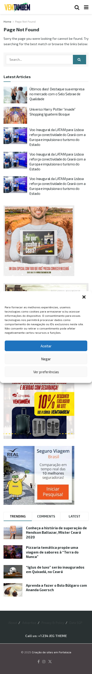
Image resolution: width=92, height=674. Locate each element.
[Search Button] (77, 7)
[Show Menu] (86, 7)
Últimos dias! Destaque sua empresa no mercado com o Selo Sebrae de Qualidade (56, 94)
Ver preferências (46, 372)
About (12, 623)
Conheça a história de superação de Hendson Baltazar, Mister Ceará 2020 (56, 532)
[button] (84, 297)
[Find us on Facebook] (39, 661)
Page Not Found (25, 21)
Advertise (29, 623)
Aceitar (46, 346)
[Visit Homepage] (17, 7)
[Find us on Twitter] (50, 661)
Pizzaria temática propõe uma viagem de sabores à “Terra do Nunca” (52, 552)
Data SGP (75, 623)
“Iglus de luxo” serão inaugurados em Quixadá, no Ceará (55, 569)
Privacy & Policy (53, 623)
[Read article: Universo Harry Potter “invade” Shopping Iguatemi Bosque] (15, 115)
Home (7, 21)
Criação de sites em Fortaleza (51, 652)
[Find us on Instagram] (44, 661)
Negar (46, 359)
